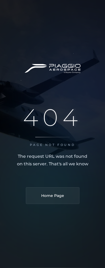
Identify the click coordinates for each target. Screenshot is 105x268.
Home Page (52, 195)
